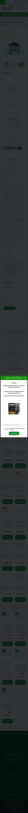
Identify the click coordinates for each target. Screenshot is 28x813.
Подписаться (14, 433)
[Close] (25, 378)
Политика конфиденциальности (17, 428)
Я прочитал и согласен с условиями (15, 429)
